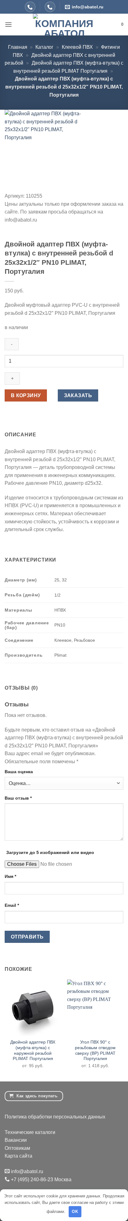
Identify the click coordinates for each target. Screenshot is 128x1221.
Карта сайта (18, 1156)
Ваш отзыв (18, 798)
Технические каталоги (30, 1132)
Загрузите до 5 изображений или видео (50, 852)
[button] (8, 24)
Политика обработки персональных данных (55, 1116)
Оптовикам (17, 1148)
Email (12, 905)
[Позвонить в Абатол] (30, 7)
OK (75, 1211)
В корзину (26, 395)
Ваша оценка (19, 771)
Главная (17, 47)
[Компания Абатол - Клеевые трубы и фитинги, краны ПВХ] (64, 24)
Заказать (78, 395)
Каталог (44, 47)
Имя (10, 876)
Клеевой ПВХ (77, 47)
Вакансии (16, 1140)
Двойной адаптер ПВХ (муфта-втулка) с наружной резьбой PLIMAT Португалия (32, 1050)
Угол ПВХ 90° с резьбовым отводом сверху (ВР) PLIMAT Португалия (95, 1050)
